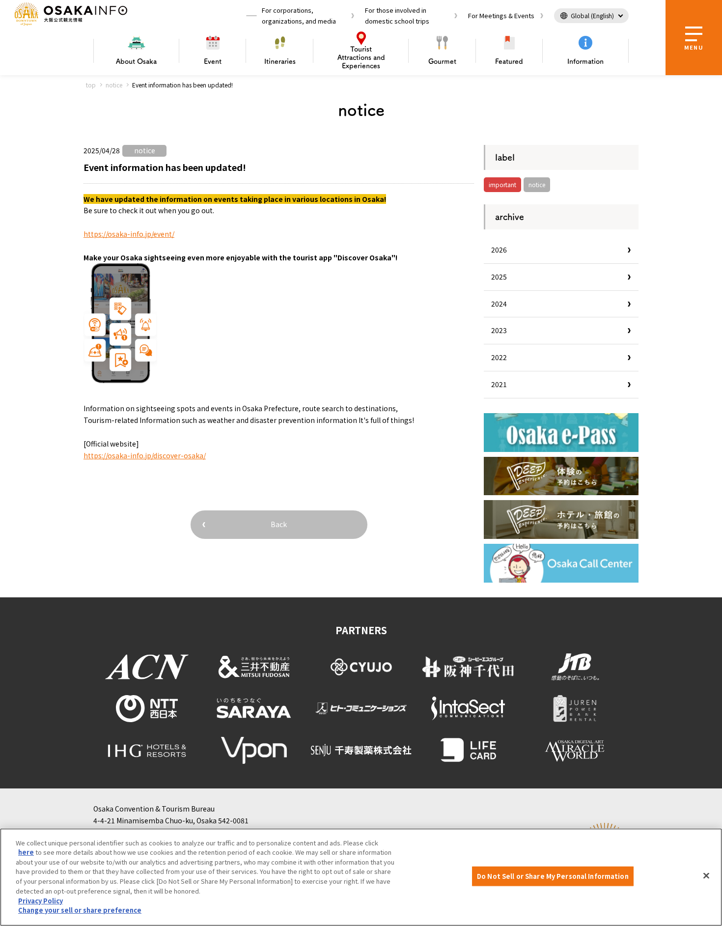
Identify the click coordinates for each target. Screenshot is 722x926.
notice (114, 85)
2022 (499, 357)
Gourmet (442, 61)
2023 (499, 330)
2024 (499, 304)
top (91, 85)
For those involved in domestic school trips (397, 15)
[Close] (706, 876)
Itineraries (280, 61)
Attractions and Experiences (361, 57)
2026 (499, 249)
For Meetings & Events (501, 15)
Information (585, 61)
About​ (136, 61)
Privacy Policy (40, 900)
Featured (509, 61)
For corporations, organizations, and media (299, 15)
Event (213, 61)
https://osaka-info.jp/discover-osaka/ (144, 455)
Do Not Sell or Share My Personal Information (553, 876)
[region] (361, 877)
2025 (499, 276)
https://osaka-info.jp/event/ (128, 234)
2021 (499, 384)
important (502, 184)
